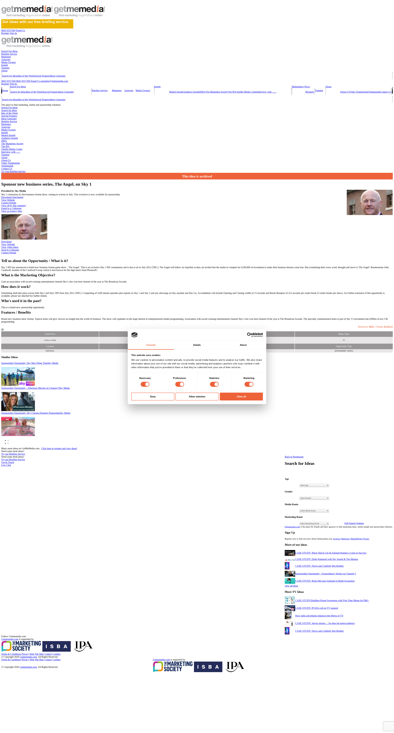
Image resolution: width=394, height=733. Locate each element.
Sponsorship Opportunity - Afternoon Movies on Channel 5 (35, 388)
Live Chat (6, 465)
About (4, 70)
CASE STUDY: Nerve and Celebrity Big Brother (319, 566)
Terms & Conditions (11, 654)
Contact (48, 654)
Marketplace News (301, 86)
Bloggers (309, 92)
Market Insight (176, 92)
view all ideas (291, 586)
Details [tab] (197, 345)
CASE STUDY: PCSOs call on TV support (316, 608)
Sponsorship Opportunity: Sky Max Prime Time (29, 363)
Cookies (56, 654)
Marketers (6, 56)
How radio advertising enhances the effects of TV (319, 615)
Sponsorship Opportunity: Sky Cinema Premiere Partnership (35, 413)
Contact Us (385, 92)
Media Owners (8, 62)
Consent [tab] (150, 345)
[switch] (179, 384)
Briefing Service (9, 54)
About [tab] (243, 345)
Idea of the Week (26, 76)
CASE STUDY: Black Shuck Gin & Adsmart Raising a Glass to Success (330, 553)
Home (5, 90)
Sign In (13, 84)
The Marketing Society (217, 92)
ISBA (203, 92)
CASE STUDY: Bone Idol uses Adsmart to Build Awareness (325, 581)
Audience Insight (191, 92)
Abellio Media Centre (246, 92)
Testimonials (374, 92)
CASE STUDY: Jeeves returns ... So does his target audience (325, 623)
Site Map (39, 654)
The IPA (232, 92)
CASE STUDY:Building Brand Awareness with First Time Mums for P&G (332, 600)
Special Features (42, 76)
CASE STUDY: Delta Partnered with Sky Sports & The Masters (326, 559)
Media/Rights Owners (359, 538)
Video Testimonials (359, 92)
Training (5, 68)
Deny (153, 396)
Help (32, 654)
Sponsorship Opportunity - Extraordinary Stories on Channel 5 (325, 573)
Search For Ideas (9, 51)
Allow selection (197, 396)
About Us (345, 92)
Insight (4, 65)
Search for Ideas (10, 76)
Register (5, 84)
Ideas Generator (57, 76)
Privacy (25, 654)
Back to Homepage (294, 456)
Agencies (5, 59)
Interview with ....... (266, 92)
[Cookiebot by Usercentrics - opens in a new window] (249, 335)
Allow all (241, 396)
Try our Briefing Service (13, 454)
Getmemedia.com (292, 526)
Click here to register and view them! (59, 448)
